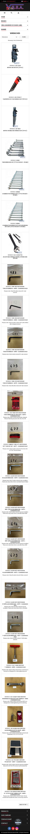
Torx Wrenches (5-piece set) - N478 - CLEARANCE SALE (15, 415)
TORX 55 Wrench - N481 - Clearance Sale (15, 351)
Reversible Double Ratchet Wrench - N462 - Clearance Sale (15, 699)
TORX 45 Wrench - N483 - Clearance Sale (15, 288)
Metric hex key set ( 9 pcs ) (15, 67)
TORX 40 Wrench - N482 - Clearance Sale (15, 320)
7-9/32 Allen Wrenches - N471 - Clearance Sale (15, 636)
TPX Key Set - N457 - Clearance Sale (15, 762)
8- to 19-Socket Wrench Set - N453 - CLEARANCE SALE (15, 794)
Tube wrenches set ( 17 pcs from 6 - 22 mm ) (15, 162)
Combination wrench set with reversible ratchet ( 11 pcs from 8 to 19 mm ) (15, 226)
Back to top (24, 804)
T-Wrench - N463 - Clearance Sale (15, 667)
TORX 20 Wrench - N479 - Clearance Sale (15, 383)
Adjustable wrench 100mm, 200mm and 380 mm (15, 257)
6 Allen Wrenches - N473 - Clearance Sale (15, 572)
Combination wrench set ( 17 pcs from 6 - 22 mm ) (15, 194)
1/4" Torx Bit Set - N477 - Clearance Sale (15, 446)
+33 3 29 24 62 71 (11, 1)
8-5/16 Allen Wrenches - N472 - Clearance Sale (15, 604)
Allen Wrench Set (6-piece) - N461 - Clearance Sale (15, 730)
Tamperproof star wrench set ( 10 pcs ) (15, 99)
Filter (24, 37)
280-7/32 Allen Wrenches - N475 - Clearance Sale (15, 510)
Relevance (9, 37)
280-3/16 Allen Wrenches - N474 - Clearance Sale (15, 541)
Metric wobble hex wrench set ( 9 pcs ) (15, 130)
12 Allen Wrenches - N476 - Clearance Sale (15, 478)
